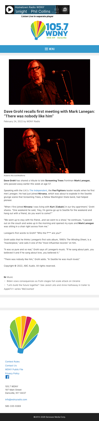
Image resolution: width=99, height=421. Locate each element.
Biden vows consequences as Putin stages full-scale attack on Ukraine (43, 281)
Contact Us (11, 365)
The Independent (38, 190)
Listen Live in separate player (37, 16)
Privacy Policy (12, 373)
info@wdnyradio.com (16, 399)
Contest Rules (12, 361)
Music (10, 277)
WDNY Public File (14, 369)
